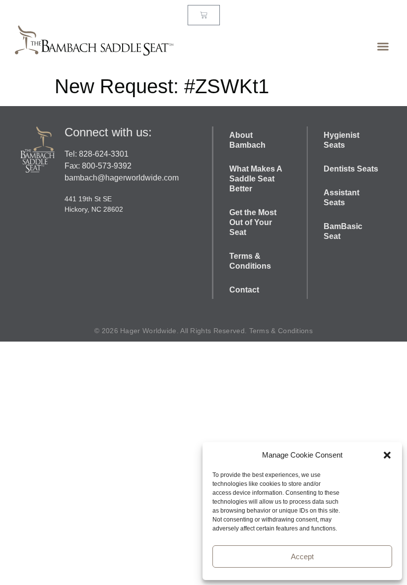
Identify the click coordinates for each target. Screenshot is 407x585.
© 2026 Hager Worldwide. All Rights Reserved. (171, 331)
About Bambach (248, 140)
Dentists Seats (351, 169)
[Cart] (204, 15)
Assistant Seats (341, 197)
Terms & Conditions (250, 261)
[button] (387, 455)
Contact (244, 290)
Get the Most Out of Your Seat (252, 222)
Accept (302, 556)
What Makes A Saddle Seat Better (255, 179)
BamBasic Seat (343, 231)
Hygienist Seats (341, 140)
